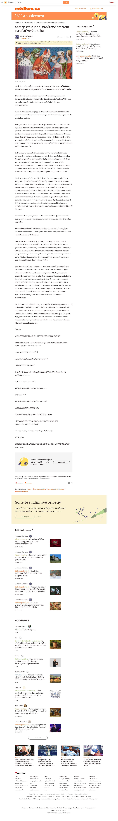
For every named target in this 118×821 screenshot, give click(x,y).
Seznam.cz (112, 2)
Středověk (18, 491)
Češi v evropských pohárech (81, 794)
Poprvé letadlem (78, 781)
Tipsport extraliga (49, 783)
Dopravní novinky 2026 (95, 783)
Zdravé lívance (63, 783)
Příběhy (18, 629)
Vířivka (89, 796)
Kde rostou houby (60, 794)
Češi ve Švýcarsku (78, 785)
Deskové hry (70, 799)
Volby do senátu (19, 787)
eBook (60, 37)
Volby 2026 (18, 778)
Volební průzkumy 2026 (21, 781)
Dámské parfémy (55, 799)
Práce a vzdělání (21, 659)
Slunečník (57, 796)
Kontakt (59, 808)
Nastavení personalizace (58, 810)
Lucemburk (51, 489)
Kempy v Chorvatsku (79, 778)
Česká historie (37, 489)
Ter (16, 638)
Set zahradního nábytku (73, 796)
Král (56, 489)
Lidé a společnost (83, 56)
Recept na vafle (63, 787)
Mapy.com (41, 794)
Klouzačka (63, 796)
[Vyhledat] (66, 2)
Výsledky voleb (18, 783)
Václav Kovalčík (21, 626)
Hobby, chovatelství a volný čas (28, 641)
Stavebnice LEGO (45, 799)
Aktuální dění (20, 675)
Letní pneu (63, 799)
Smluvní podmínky (43, 808)
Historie (29, 489)
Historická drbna (26, 36)
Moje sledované (80, 8)
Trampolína (51, 796)
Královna (61, 489)
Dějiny (44, 489)
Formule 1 (47, 787)
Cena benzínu (69, 794)
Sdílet (67, 37)
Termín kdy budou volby (21, 785)
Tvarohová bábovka (64, 785)
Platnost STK (92, 790)
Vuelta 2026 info (34, 778)
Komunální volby (19, 790)
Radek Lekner (20, 672)
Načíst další (38, 737)
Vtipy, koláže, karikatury (25, 691)
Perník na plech (64, 790)
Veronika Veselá (21, 721)
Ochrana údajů (67, 808)
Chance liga (48, 778)
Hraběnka (25, 491)
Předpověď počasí (50, 794)
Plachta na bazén (42, 796)
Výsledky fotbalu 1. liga (50, 781)
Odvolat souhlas (90, 808)
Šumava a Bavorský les (80, 783)
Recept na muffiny (64, 781)
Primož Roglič (33, 787)
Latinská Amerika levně (80, 787)
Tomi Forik (19, 705)
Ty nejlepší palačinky (65, 778)
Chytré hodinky (84, 799)
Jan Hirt (32, 783)
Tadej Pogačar (33, 785)
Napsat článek (61, 462)
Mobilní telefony (36, 799)
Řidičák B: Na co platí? (95, 785)
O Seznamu (32, 808)
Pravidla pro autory (78, 808)
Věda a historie (82, 32)
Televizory (77, 799)
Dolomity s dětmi (78, 790)
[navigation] (2, 2)
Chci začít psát (97, 8)
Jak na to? (39, 516)
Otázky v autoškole (94, 787)
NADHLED (18, 687)
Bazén (35, 796)
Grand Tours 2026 (34, 790)
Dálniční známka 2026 (95, 781)
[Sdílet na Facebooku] (69, 483)
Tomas (17, 656)
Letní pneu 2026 (93, 778)
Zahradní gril (83, 796)
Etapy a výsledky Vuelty (36, 781)
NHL (46, 790)
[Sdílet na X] (71, 483)
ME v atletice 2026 (49, 785)
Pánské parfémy (93, 799)
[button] (43, 63)
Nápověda (53, 808)
